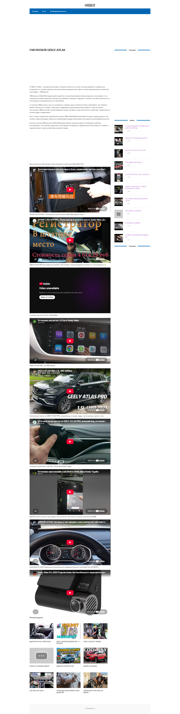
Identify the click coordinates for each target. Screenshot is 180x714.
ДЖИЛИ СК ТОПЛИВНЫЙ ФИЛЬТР (136, 138)
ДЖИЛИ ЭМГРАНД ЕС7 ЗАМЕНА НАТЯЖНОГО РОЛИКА (135, 187)
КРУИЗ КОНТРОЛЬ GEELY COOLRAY (137, 174)
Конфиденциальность (58, 11)
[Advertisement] (90, 29)
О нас (44, 11)
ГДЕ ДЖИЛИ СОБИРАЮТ (133, 211)
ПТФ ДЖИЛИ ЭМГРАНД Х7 (134, 162)
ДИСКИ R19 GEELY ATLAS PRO (135, 150)
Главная (35, 11)
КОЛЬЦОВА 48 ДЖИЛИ (132, 223)
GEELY (90, 5)
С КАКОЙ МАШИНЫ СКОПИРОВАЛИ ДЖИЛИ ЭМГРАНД (137, 127)
